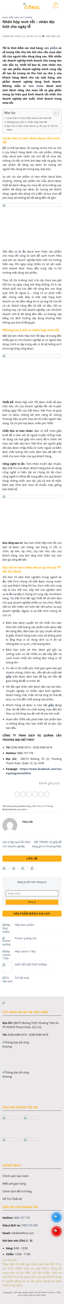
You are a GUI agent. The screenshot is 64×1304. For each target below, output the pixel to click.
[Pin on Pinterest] (41, 794)
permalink (22, 809)
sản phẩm (51, 48)
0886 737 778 (22, 1218)
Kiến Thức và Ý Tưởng (20, 17)
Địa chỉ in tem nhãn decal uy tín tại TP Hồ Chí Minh (32, 127)
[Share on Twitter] (29, 794)
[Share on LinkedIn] (47, 794)
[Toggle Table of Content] (54, 113)
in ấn (22, 251)
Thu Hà (37, 36)
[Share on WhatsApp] (17, 794)
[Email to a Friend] (35, 794)
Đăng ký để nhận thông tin (32, 882)
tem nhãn (34, 86)
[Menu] (8, 6)
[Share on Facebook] (23, 794)
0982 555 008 (29, 1225)
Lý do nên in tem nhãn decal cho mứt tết (29, 118)
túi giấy (48, 705)
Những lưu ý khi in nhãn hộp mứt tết (27, 122)
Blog (5, 17)
